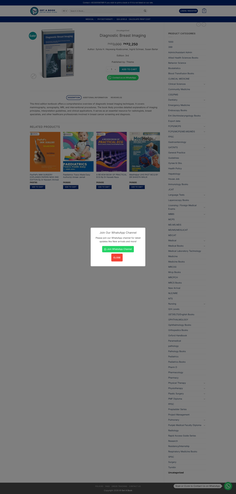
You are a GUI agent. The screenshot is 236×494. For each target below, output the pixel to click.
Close (117, 257)
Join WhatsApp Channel (119, 249)
